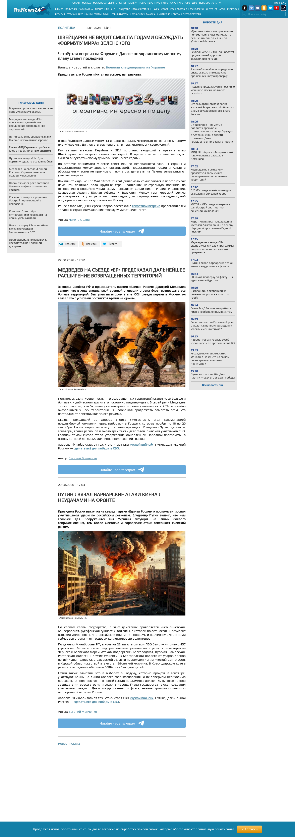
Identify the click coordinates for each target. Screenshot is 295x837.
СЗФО (143, 3)
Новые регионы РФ (210, 3)
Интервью (164, 14)
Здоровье (182, 9)
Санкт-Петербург (128, 3)
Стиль (97, 14)
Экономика (86, 9)
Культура (232, 9)
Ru (276, 2)
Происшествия (141, 9)
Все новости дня (213, 385)
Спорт (164, 9)
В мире (59, 9)
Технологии (197, 9)
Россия (76, 3)
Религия (60, 14)
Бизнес (99, 9)
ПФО (158, 3)
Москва (86, 3)
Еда (172, 9)
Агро (80, 14)
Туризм (71, 14)
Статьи (176, 14)
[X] (111, 242)
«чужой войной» (142, 444)
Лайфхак (151, 14)
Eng (283, 2)
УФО (181, 3)
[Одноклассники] (89, 242)
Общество (124, 9)
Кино (88, 14)
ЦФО (151, 3)
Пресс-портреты (192, 14)
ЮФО (165, 3)
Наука (155, 9)
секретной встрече (146, 206)
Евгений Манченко (83, 458)
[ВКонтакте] (67, 242)
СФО (187, 3)
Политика (71, 9)
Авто (222, 9)
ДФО (194, 3)
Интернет (211, 9)
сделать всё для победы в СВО (96, 448)
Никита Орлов (79, 219)
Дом (105, 14)
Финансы (111, 9)
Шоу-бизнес (136, 14)
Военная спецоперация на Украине (135, 67)
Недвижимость (119, 14)
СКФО (173, 3)
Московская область (105, 3)
